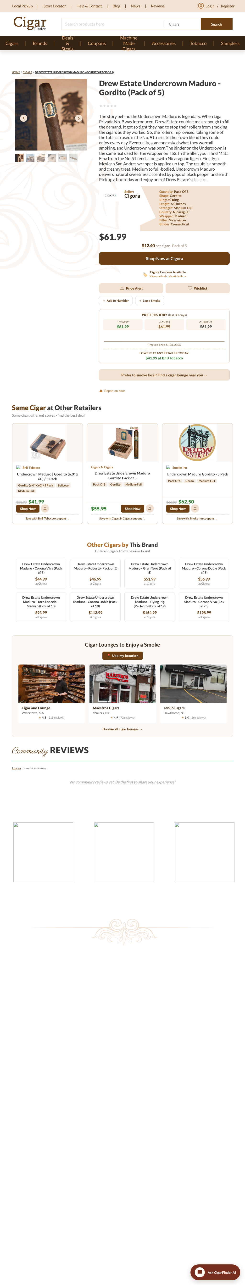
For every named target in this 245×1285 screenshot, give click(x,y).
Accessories (164, 43)
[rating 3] (108, 106)
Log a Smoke (149, 300)
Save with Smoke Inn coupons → (197, 518)
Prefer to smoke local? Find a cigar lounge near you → (164, 375)
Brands (40, 43)
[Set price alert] (45, 508)
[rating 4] (111, 106)
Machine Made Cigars (129, 43)
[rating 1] (101, 106)
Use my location (123, 656)
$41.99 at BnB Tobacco (164, 358)
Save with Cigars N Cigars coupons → (122, 518)
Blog (116, 6)
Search (216, 24)
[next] (78, 119)
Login (210, 6)
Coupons (97, 43)
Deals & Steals (67, 43)
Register (227, 6)
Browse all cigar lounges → (123, 729)
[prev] (23, 119)
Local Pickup (22, 6)
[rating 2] (104, 106)
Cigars (27, 72)
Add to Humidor (116, 300)
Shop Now (28, 509)
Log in (16, 768)
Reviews (158, 6)
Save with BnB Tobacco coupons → (48, 518)
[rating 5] (115, 106)
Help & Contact (89, 6)
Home (16, 72)
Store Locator (55, 6)
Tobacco (198, 43)
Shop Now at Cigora (164, 258)
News (135, 6)
